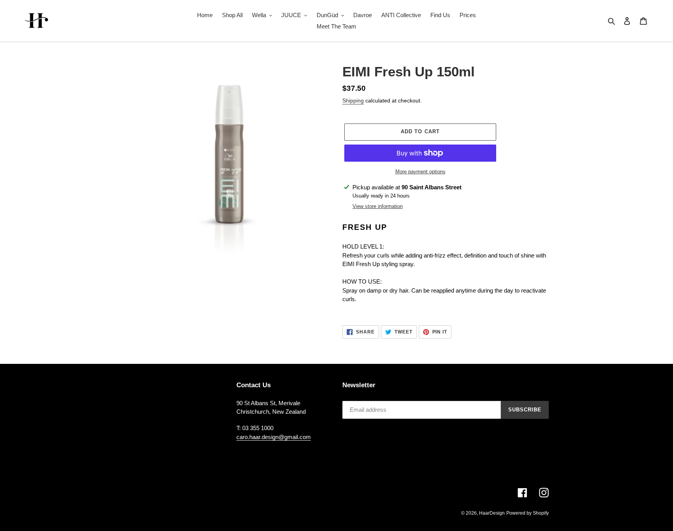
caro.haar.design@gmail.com (273, 437)
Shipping (353, 100)
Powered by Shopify (527, 513)
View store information (377, 206)
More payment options (420, 172)
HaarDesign (492, 513)
